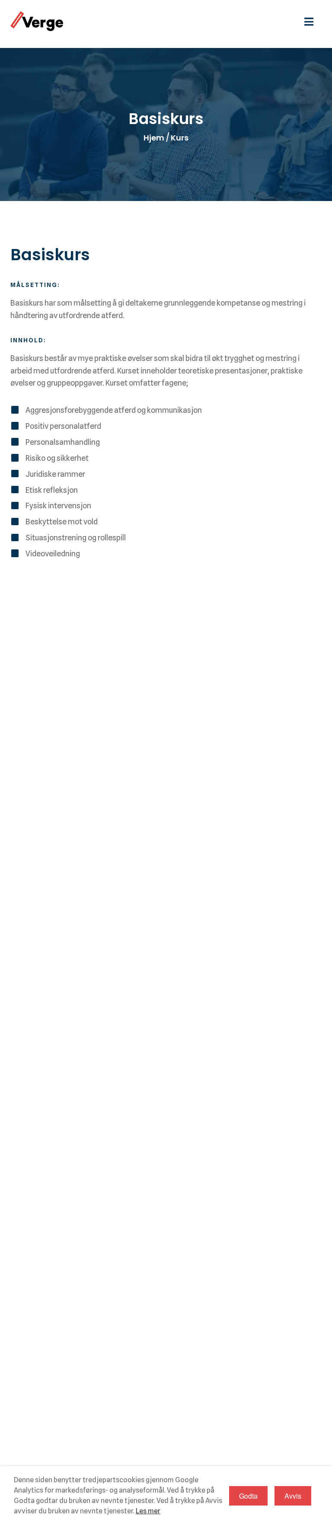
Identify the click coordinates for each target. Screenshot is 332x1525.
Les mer (148, 1511)
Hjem (154, 138)
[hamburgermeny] (313, 21)
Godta (248, 1496)
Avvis (292, 1496)
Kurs (179, 138)
